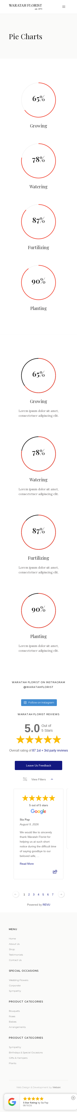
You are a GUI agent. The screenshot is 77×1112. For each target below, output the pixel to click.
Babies (12, 1021)
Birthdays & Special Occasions (26, 1052)
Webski (57, 1087)
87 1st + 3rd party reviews (50, 750)
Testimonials (16, 954)
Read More (27, 863)
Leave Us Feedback (38, 765)
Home (12, 938)
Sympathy (15, 990)
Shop (12, 949)
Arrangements (17, 1027)
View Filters (38, 779)
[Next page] (61, 894)
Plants (12, 1063)
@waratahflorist (38, 687)
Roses (12, 1016)
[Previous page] (16, 894)
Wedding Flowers (18, 980)
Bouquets (14, 1010)
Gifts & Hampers (18, 1057)
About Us (14, 943)
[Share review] (55, 872)
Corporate (15, 985)
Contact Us (15, 960)
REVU (46, 904)
